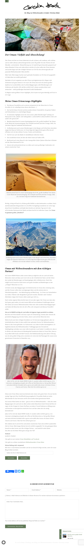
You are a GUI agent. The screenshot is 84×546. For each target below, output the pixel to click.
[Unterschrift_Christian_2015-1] (42, 6)
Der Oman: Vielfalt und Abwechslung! (24, 55)
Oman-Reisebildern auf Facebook (29, 439)
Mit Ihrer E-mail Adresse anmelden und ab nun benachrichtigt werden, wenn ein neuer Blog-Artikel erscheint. (30, 448)
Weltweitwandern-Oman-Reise (35, 442)
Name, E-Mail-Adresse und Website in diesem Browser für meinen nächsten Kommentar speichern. (35, 495)
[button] (3, 542)
